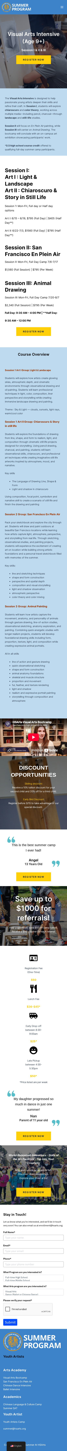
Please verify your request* (17, 1300)
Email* (6, 1245)
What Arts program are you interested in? (25, 1286)
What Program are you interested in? (22, 1272)
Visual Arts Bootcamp (15, 1377)
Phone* (7, 1258)
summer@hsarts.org (14, 1428)
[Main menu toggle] (62, 7)
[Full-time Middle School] (33, 1280)
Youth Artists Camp (14, 1364)
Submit (10, 1322)
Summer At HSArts (35, 1444)
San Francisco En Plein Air (17, 1381)
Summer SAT (10, 1408)
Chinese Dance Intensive (17, 1385)
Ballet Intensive (11, 1389)
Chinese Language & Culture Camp (22, 1404)
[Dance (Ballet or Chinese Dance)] (33, 1294)
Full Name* (9, 1232)
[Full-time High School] (33, 1277)
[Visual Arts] (33, 1291)
